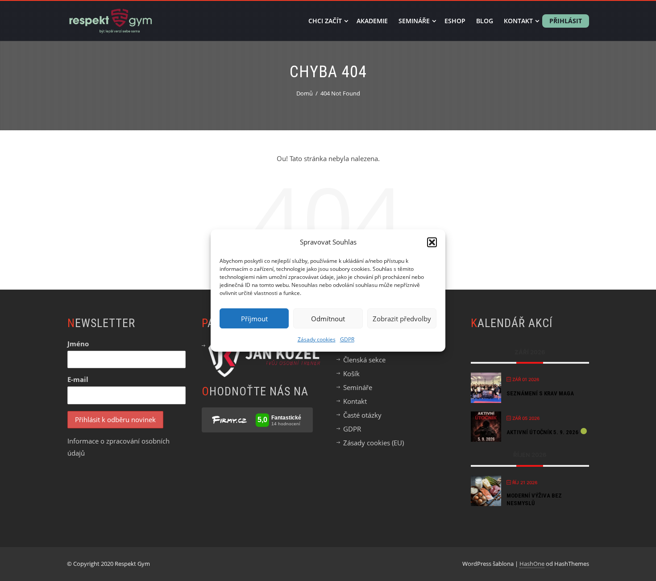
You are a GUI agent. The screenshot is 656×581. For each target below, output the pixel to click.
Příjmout (254, 318)
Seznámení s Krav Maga (540, 393)
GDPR (347, 339)
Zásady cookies (317, 339)
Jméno (78, 343)
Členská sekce (364, 359)
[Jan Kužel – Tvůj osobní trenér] (264, 357)
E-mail (77, 379)
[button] (432, 242)
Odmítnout (328, 318)
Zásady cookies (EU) (373, 442)
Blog (484, 21)
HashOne (531, 564)
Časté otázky (362, 415)
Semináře (414, 21)
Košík (351, 373)
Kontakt (518, 21)
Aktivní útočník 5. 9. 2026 (542, 432)
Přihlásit (565, 21)
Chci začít (325, 21)
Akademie (372, 21)
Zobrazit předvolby (402, 318)
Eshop (454, 21)
